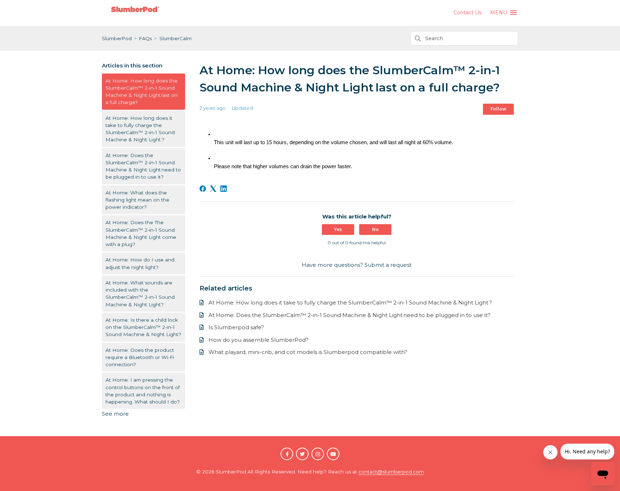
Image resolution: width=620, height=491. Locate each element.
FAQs (145, 38)
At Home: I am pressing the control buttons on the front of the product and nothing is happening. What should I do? (142, 391)
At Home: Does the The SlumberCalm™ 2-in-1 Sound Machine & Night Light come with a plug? (140, 233)
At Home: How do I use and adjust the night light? (139, 263)
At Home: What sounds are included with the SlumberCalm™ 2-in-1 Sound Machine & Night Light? (140, 293)
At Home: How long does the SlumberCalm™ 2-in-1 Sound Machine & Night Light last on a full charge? (141, 91)
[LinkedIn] (223, 188)
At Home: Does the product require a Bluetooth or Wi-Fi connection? (139, 357)
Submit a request (388, 264)
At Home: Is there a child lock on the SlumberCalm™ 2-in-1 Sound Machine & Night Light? (143, 327)
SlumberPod (117, 38)
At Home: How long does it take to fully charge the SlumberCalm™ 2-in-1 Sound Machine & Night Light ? (140, 129)
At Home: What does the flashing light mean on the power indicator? (137, 200)
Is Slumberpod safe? (236, 327)
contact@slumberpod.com (391, 472)
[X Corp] (213, 188)
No (375, 229)
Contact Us (468, 12)
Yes (338, 229)
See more (115, 413)
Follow (498, 109)
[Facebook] (202, 188)
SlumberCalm (175, 38)
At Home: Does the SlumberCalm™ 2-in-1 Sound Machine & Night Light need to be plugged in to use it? (143, 166)
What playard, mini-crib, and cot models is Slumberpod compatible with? (307, 352)
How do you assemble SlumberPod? (258, 339)
